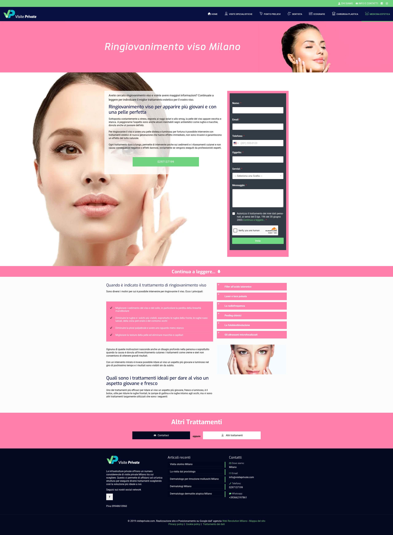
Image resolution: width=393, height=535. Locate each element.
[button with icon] (109, 497)
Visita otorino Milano (181, 464)
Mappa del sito (257, 521)
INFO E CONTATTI (368, 3)
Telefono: (238, 136)
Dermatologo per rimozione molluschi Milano (194, 478)
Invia (258, 240)
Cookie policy (193, 524)
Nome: (236, 103)
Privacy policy (175, 524)
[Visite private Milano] (20, 14)
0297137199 (236, 487)
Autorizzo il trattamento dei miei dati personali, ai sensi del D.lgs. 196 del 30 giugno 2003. (260, 216)
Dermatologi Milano (180, 486)
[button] (252, 286)
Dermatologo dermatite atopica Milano (191, 493)
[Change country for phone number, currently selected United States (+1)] (235, 143)
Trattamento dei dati (214, 524)
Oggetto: (237, 152)
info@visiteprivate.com (241, 477)
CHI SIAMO (346, 3)
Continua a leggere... (254, 219)
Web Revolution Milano (234, 521)
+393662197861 (238, 497)
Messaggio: (239, 185)
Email (236, 119)
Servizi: (237, 168)
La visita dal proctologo (182, 471)
